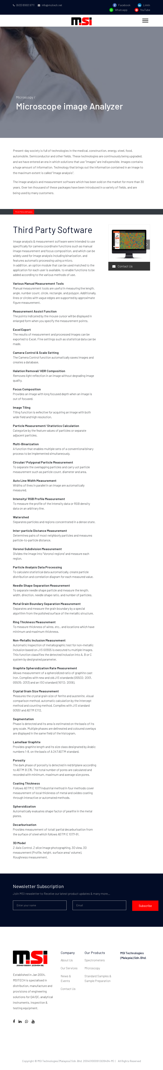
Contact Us (125, 266)
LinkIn (146, 5)
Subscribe (145, 905)
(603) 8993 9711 (25, 5)
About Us (67, 960)
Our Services (69, 968)
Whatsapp (120, 10)
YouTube (145, 10)
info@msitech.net (51, 5)
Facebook (124, 5)
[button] (145, 19)
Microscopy (92, 968)
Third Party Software (23, 212)
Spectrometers (94, 960)
